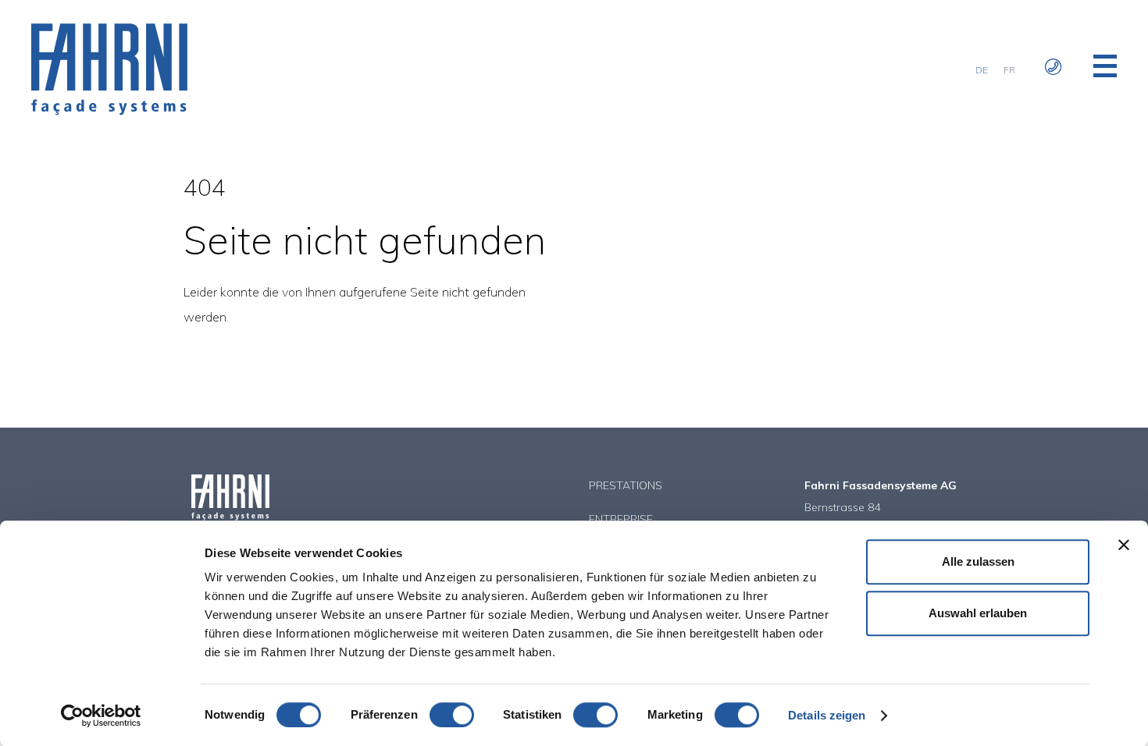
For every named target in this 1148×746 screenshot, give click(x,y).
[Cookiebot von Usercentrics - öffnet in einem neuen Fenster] (101, 715)
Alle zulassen (978, 561)
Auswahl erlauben (978, 613)
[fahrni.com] (109, 111)
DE (981, 70)
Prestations (625, 485)
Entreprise (621, 519)
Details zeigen (826, 715)
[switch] (452, 714)
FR (1009, 70)
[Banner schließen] (1123, 544)
